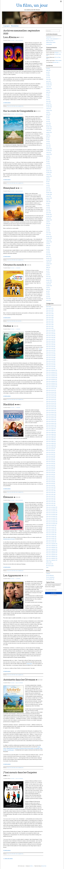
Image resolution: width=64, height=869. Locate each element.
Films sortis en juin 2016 (50, 448)
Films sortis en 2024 (49, 324)
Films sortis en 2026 (49, 328)
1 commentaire (18, 328)
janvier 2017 (48, 278)
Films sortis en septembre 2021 (51, 552)
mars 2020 (48, 209)
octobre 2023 (48, 130)
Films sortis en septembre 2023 (51, 556)
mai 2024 (48, 117)
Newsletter (15, 26)
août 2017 (48, 265)
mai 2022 (48, 161)
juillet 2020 (48, 201)
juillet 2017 (48, 267)
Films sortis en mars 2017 (50, 489)
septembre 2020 (49, 198)
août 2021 (48, 178)
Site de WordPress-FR (50, 579)
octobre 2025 (48, 86)
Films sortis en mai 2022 (50, 478)
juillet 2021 (48, 179)
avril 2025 (48, 97)
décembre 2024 (49, 105)
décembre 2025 (49, 83)
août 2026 (48, 68)
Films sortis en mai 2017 (50, 470)
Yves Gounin (12, 40)
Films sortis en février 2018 (51, 392)
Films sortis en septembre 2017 (51, 545)
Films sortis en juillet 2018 (51, 432)
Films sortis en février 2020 (51, 395)
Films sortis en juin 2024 (50, 463)
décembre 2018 (49, 236)
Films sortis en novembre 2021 (51, 516)
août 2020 (48, 199)
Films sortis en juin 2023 (50, 461)
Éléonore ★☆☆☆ (11, 497)
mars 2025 (48, 99)
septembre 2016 (49, 285)
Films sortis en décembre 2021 (51, 379)
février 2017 (48, 276)
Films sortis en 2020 (10, 106)
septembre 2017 (49, 263)
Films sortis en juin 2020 (50, 456)
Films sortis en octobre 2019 (51, 530)
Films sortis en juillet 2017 (51, 430)
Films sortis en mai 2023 (50, 479)
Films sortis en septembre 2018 (51, 547)
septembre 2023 (49, 132)
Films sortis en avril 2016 (50, 350)
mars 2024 (48, 121)
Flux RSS (61, 1)
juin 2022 (48, 159)
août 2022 (48, 156)
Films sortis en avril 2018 (50, 353)
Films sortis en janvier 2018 (51, 412)
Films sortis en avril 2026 (50, 368)
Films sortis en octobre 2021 (51, 534)
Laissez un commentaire (19, 40)
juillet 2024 (48, 114)
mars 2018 (48, 252)
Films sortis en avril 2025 (50, 366)
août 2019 (48, 221)
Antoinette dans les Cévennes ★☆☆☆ (23, 680)
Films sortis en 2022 (49, 321)
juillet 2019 (48, 223)
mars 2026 (48, 77)
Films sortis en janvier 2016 (51, 408)
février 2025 (48, 101)
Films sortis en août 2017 (50, 332)
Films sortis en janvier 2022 (51, 419)
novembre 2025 (49, 84)
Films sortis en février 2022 (51, 399)
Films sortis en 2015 (49, 308)
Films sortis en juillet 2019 (51, 434)
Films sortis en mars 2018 (50, 490)
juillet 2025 (48, 92)
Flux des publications (50, 575)
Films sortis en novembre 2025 (51, 523)
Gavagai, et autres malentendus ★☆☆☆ (53, 38)
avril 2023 (48, 141)
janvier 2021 (48, 190)
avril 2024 (48, 119)
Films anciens (48, 306)
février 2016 (48, 298)
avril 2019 (48, 229)
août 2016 (48, 287)
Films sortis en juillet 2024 (51, 443)
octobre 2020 (48, 196)
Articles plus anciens (8, 858)
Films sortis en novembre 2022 (51, 518)
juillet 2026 (48, 70)
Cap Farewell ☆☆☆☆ (50, 37)
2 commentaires (18, 578)
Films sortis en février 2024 (51, 403)
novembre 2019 (49, 216)
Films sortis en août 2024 (50, 344)
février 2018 (48, 254)
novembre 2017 (49, 260)
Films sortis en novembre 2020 (51, 514)
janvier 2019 (48, 234)
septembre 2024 (49, 110)
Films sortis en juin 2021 (50, 457)
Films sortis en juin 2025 (50, 465)
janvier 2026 (48, 81)
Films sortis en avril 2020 (50, 357)
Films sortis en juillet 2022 (51, 439)
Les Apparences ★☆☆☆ (15, 576)
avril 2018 (48, 251)
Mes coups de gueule (50, 565)
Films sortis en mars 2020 (50, 494)
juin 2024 (48, 115)
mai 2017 (48, 271)
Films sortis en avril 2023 (50, 363)
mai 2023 (48, 139)
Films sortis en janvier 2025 (51, 425)
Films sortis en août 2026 (50, 348)
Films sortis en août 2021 (50, 339)
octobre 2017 (48, 261)
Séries (47, 567)
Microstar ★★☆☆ (56, 62)
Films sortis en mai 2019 (50, 474)
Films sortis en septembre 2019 (51, 549)
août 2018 (48, 243)
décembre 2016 (49, 280)
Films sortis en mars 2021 (50, 496)
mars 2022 (48, 165)
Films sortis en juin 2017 (50, 450)
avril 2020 (48, 207)
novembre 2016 (49, 282)
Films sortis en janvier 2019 (51, 414)
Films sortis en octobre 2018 (51, 529)
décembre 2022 (49, 148)
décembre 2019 (49, 214)
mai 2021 (48, 183)
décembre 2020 (49, 192)
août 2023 (48, 134)
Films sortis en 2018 (49, 313)
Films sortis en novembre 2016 (51, 507)
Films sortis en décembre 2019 (51, 375)
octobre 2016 (48, 283)
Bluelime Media (44, 865)
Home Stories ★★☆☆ (50, 40)
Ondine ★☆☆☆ (10, 326)
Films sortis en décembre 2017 (51, 372)
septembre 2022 (49, 154)
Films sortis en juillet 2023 (51, 441)
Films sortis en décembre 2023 (51, 383)
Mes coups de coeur (49, 563)
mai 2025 (48, 95)
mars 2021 (48, 187)
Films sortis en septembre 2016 (51, 543)
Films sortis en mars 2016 (50, 487)
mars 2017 (48, 274)
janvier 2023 (48, 147)
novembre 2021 (49, 172)
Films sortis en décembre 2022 (51, 381)
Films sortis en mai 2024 (50, 481)
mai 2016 (48, 293)
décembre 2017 (49, 258)
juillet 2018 (48, 245)
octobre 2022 (48, 152)
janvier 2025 (48, 103)
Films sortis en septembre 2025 (51, 560)
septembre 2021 (49, 176)
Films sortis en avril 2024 (50, 364)
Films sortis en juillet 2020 (51, 436)
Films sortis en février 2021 (51, 397)
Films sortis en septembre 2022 (51, 554)
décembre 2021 (49, 170)
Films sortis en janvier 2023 (51, 421)
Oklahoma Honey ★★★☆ (51, 42)
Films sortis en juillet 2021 (51, 437)
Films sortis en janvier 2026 (51, 426)
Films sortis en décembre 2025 (51, 386)
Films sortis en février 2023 (51, 401)
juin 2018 (48, 247)
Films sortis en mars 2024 (50, 501)
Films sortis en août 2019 (50, 335)
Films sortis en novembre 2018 (51, 510)
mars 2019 (48, 231)
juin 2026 (48, 72)
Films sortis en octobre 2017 (51, 527)
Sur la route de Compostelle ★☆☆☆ (22, 111)
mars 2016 (48, 296)
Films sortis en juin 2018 (50, 452)
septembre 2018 (49, 241)
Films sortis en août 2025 (50, 346)
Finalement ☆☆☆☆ (58, 52)
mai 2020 (48, 205)
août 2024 (48, 112)
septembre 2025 (49, 88)
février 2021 (48, 189)
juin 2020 (48, 203)
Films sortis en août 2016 (50, 330)
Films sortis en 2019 (49, 315)
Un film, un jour (32, 6)
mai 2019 (48, 227)
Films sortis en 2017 (49, 311)
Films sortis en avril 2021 (50, 359)
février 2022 (48, 167)
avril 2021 (48, 185)
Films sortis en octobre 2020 (51, 532)
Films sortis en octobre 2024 (51, 540)
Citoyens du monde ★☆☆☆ (17, 265)
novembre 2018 (49, 238)
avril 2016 (48, 294)
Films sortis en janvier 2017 (51, 410)
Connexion (48, 573)
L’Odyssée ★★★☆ (58, 60)
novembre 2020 (49, 194)
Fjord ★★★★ (49, 44)
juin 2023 (48, 137)
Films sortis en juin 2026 (50, 467)
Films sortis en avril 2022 (50, 361)
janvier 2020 (48, 212)
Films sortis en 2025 (49, 326)
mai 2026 (48, 74)
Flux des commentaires (50, 577)
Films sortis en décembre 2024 (51, 384)
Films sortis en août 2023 (50, 342)
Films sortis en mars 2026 (50, 505)
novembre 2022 (49, 150)
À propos (6, 26)
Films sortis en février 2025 (51, 405)
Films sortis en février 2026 (51, 406)
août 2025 (48, 90)
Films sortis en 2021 (49, 319)
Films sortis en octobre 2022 (51, 536)
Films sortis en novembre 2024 (51, 521)
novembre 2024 (49, 106)
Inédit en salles (49, 561)
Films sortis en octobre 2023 (51, 538)
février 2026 (48, 79)
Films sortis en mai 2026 (50, 485)
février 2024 (48, 123)
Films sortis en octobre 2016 (51, 525)
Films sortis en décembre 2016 (51, 370)
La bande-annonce (7, 102)
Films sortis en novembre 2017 (51, 509)
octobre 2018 (48, 240)
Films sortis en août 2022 (50, 341)
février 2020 (48, 210)
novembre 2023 (49, 128)
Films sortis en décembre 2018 (51, 374)
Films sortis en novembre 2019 (51, 512)
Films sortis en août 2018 (50, 333)
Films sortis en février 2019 (51, 394)
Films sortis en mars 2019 (50, 492)
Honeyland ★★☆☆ (12, 188)
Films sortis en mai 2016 (50, 468)
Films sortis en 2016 (49, 310)
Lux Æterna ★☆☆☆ (13, 38)
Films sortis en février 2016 (51, 388)
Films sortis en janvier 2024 (51, 423)
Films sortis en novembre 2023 (51, 520)
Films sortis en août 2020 (17, 321)
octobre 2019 (48, 218)
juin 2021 (48, 181)
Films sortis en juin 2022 (50, 459)
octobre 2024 (48, 108)
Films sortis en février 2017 (51, 390)
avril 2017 (48, 272)
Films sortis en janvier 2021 (51, 417)
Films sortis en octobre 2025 (51, 541)
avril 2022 (48, 163)
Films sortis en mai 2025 (50, 483)
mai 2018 (48, 249)
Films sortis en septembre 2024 (51, 558)
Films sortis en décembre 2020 (51, 377)
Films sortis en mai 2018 (50, 472)
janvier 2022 (48, 168)
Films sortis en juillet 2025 (51, 445)
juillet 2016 (48, 289)
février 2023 (48, 145)
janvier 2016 (48, 300)
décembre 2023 (49, 126)
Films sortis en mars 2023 (50, 499)
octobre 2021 (48, 174)
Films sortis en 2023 (49, 322)
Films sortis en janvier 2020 (51, 415)
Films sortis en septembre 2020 (18, 106)
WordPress (31, 865)
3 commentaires (18, 267)
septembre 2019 (49, 220)
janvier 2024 (48, 125)
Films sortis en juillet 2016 (51, 428)
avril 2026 (48, 75)
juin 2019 (48, 225)
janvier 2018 (48, 256)
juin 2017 (48, 269)
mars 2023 (48, 143)
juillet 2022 (48, 157)
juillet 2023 (48, 136)
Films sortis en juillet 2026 (51, 447)
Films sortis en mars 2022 (50, 498)
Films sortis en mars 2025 (50, 503)
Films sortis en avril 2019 (50, 355)
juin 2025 (48, 94)
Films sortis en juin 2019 (50, 454)
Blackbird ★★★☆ (12, 405)
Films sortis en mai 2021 (50, 476)
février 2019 (48, 232)
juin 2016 (48, 291)
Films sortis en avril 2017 (50, 352)
